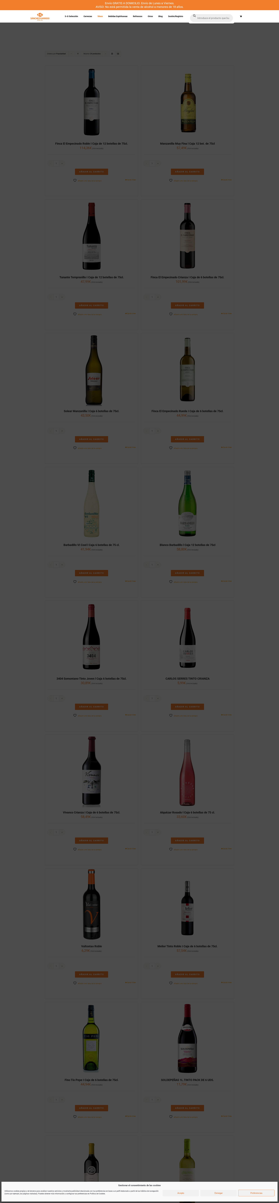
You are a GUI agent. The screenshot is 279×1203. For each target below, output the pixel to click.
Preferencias (256, 1193)
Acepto (180, 1193)
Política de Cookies (97, 1194)
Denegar (218, 1193)
